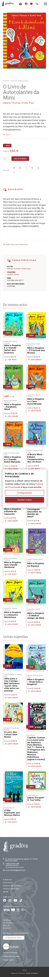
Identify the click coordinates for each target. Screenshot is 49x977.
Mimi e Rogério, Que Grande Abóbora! (12, 564)
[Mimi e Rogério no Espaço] (37, 530)
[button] (37, 4)
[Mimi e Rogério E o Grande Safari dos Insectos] (14, 314)
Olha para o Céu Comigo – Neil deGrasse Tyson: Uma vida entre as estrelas (12, 684)
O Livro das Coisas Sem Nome (10, 734)
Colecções (8, 923)
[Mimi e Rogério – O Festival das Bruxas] (37, 314)
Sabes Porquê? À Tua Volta (35, 798)
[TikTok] (21, 900)
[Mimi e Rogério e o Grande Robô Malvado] (14, 423)
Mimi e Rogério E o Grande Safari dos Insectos (12, 349)
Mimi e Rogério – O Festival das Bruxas (36, 350)
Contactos (8, 883)
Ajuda (5, 892)
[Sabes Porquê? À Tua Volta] (37, 773)
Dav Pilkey (31, 735)
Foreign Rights (8, 960)
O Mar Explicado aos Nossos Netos (12, 812)
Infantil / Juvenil (10, 81)
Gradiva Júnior (13, 274)
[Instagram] (9, 900)
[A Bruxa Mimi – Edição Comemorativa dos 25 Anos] (37, 423)
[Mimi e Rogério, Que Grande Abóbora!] (14, 530)
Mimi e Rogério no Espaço (35, 564)
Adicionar (20, 159)
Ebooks (6, 925)
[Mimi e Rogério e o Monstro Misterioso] (14, 581)
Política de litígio (11, 889)
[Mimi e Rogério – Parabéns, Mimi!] (14, 366)
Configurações (24, 493)
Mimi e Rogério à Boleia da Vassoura (12, 511)
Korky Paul (28, 103)
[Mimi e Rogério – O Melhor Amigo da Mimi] (37, 581)
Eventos (7, 928)
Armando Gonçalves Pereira (11, 729)
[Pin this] (38, 168)
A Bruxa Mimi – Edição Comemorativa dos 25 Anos (35, 458)
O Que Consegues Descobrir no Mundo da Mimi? (34, 512)
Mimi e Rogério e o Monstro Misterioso (12, 614)
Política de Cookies (12, 886)
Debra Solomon (32, 795)
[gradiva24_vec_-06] (9, 260)
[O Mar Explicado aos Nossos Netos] (14, 773)
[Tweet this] (26, 168)
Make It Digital (32, 973)
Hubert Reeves (9, 808)
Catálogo (7, 920)
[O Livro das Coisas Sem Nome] (14, 704)
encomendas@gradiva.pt (15, 870)
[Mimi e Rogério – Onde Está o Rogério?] (37, 646)
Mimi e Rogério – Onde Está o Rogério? (35, 682)
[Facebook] (4, 900)
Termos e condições (10, 952)
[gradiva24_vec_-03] (11, 946)
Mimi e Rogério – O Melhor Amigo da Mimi (35, 615)
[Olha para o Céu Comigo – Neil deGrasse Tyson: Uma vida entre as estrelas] (14, 646)
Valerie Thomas (11, 103)
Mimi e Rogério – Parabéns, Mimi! (12, 406)
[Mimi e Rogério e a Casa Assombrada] (37, 366)
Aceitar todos (25, 500)
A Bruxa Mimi (23, 81)
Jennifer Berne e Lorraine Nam (12, 675)
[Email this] (14, 168)
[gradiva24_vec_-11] (8, 3)
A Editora (7, 880)
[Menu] (45, 4)
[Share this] (20, 168)
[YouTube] (15, 900)
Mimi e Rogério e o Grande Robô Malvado (12, 459)
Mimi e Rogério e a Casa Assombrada (35, 401)
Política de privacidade (11, 956)
